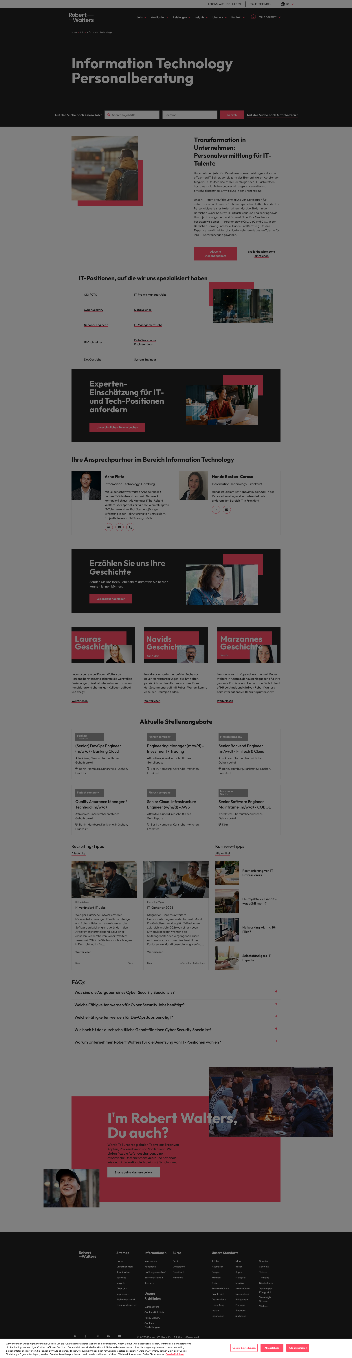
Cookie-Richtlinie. (175, 1354)
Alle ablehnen (272, 1347)
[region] (176, 1348)
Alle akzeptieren (298, 1347)
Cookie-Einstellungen (244, 1347)
